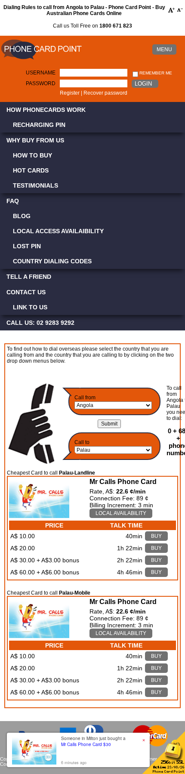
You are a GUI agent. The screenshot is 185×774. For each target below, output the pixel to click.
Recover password (105, 93)
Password (41, 83)
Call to (81, 442)
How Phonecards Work (46, 109)
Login (143, 83)
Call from (85, 398)
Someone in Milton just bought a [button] (93, 741)
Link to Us (30, 307)
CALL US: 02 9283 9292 (40, 322)
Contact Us (26, 292)
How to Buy (32, 155)
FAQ (12, 200)
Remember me (155, 73)
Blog (22, 216)
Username (41, 73)
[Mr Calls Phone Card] (39, 515)
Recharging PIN (39, 124)
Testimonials (35, 185)
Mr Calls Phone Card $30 (86, 744)
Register (70, 93)
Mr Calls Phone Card (123, 481)
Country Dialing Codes (52, 261)
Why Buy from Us (35, 140)
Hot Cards (31, 170)
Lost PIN (27, 246)
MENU (164, 49)
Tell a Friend (28, 276)
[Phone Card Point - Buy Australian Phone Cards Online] (41, 60)
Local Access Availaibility (58, 231)
